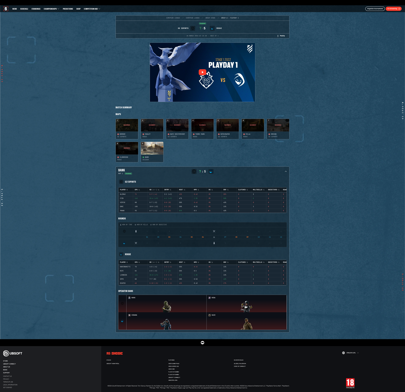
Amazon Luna (172, 380)
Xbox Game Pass (173, 363)
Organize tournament (375, 9)
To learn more (188, 385)
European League (173, 18)
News (5, 370)
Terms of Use (8, 382)
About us (6, 367)
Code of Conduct (240, 366)
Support (6, 373)
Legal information (10, 385)
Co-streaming (392, 9)
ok (361, 387)
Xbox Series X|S (173, 366)
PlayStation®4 (173, 374)
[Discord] (202, 343)
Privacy (6, 379)
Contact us (7, 376)
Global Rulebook (240, 363)
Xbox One (171, 369)
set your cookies (200, 385)
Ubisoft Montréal (113, 363)
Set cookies (7, 387)
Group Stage (210, 18)
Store (5, 361)
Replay (282, 36)
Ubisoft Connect (9, 364)
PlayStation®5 (173, 372)
